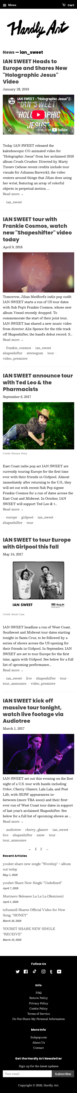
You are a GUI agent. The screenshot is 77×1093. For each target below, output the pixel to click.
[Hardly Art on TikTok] (35, 972)
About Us (38, 1042)
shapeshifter (12, 353)
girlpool (27, 517)
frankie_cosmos (18, 347)
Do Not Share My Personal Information (38, 1019)
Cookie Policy (38, 1008)
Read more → (13, 193)
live (29, 678)
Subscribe (63, 1074)
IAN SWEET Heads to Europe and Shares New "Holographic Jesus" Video (35, 71)
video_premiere (15, 358)
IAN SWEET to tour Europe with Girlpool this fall (37, 543)
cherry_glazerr (36, 829)
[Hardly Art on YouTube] (59, 972)
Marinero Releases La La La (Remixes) (33, 896)
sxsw (41, 835)
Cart (70, 5)
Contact (38, 1047)
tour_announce (14, 683)
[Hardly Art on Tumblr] (51, 972)
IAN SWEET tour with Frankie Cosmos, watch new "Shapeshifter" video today (37, 229)
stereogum (35, 353)
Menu (11, 5)
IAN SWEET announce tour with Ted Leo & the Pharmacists (38, 382)
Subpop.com (38, 1037)
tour (50, 353)
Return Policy (38, 998)
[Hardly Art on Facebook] (26, 972)
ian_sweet (14, 202)
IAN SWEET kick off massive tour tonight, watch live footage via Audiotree (33, 711)
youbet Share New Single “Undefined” (32, 882)
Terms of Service (38, 1013)
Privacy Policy (38, 1003)
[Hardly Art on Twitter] (18, 972)
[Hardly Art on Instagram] (43, 972)
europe (11, 517)
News (9, 52)
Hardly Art (51, 1085)
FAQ (38, 992)
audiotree (13, 829)
